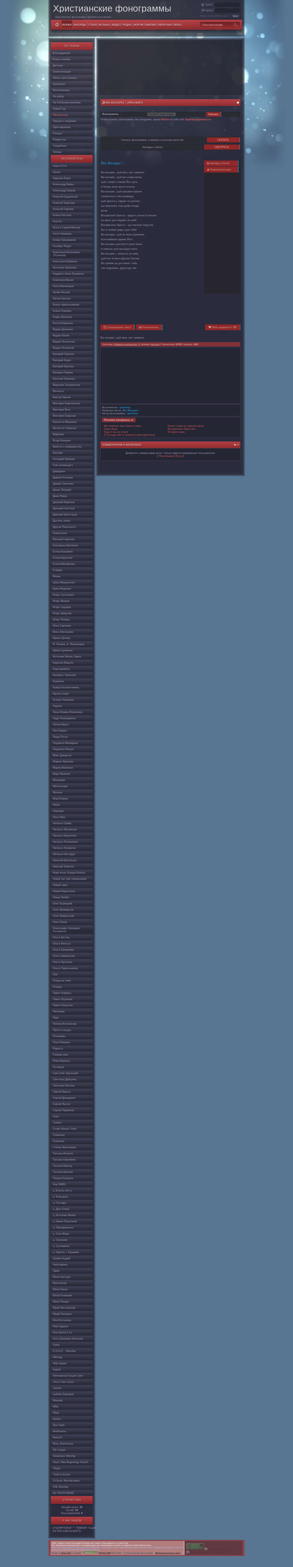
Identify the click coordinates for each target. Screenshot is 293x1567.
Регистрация (222, 16)
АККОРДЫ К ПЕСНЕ (219, 163)
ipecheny (155, 344)
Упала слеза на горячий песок (186, 425)
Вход (179, 455)
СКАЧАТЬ (223, 139)
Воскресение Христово (181, 428)
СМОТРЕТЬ (221, 147)
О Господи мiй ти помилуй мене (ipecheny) (129, 434)
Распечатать (150, 327)
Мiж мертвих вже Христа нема (122, 425)
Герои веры (110, 428)
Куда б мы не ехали (116, 431)
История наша (176, 431)
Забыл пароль (207, 16)
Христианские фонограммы (112, 8)
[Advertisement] (170, 67)
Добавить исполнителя (125, 344)
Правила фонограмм (220, 169)
